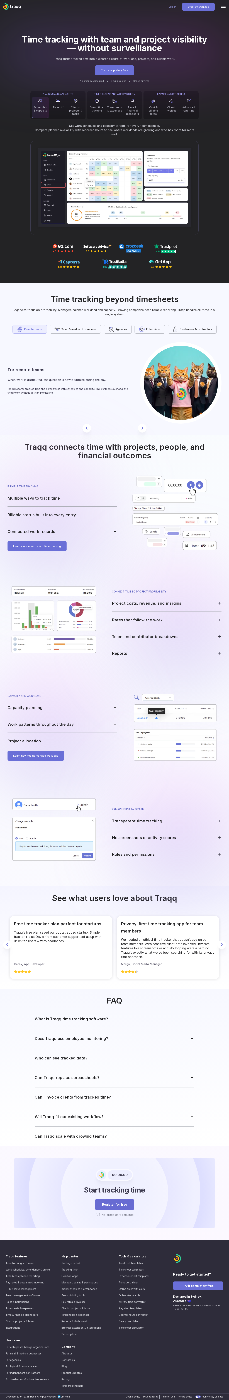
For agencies (13, 1359)
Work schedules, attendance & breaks (28, 1269)
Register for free (114, 1204)
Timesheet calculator (131, 1327)
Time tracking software (19, 1263)
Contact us (68, 1359)
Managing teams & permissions (80, 1282)
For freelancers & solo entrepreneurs (27, 1379)
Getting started (71, 1263)
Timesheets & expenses (20, 1308)
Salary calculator (129, 1321)
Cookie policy (133, 1396)
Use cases (13, 1340)
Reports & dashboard (74, 1321)
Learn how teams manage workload (35, 755)
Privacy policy (150, 1396)
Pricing (66, 1379)
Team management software (23, 1295)
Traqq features (17, 1256)
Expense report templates (134, 1276)
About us (67, 1353)
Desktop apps (70, 1276)
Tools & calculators (132, 1256)
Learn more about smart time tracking (37, 546)
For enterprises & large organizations (27, 1347)
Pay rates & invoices (74, 1301)
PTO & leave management (21, 1288)
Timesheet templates (131, 1269)
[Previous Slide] (86, 428)
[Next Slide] (142, 428)
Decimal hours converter (133, 1314)
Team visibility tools (73, 1295)
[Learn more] (114, 188)
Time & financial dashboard (22, 1314)
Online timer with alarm (132, 1288)
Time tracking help (72, 1385)
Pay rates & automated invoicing (25, 1282)
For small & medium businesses (24, 1353)
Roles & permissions (17, 1301)
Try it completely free (114, 70)
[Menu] (223, 7)
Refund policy (185, 1396)
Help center (70, 1256)
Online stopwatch (129, 1295)
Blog (64, 1366)
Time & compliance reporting (23, 1276)
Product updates (72, 1372)
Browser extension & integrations (81, 1327)
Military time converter (132, 1301)
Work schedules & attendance (79, 1288)
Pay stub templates (130, 1308)
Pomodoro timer (128, 1282)
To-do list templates (131, 1263)
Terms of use (168, 1396)
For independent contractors (23, 1372)
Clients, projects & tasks (20, 1321)
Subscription (69, 1334)
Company (68, 1347)
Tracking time (69, 1269)
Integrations (13, 1327)
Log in (172, 6)
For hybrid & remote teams (21, 1366)
